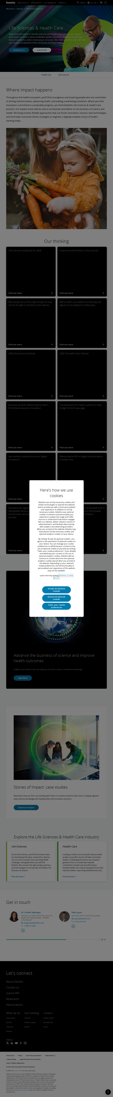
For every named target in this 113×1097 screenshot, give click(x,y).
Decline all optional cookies (56, 598)
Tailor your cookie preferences (56, 606)
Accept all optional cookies (56, 589)
